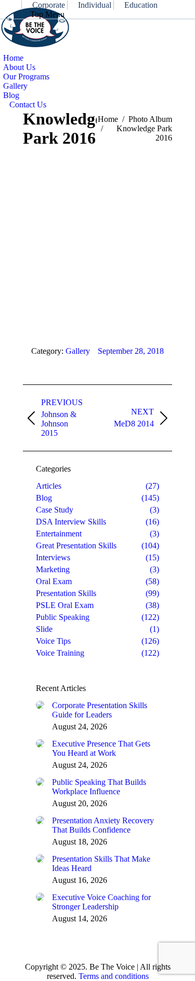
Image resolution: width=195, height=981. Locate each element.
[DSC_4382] (97, 319)
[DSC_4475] (97, 244)
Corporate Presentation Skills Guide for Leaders (99, 710)
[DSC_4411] (97, 294)
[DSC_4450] (97, 252)
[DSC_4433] (97, 269)
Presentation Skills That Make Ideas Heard (101, 863)
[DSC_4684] (97, 194)
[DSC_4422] (97, 286)
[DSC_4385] (97, 311)
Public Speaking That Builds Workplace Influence (99, 787)
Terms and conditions (114, 976)
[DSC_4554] (97, 228)
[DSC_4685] (97, 186)
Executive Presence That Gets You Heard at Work (101, 748)
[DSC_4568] (97, 219)
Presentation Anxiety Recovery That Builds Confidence (103, 825)
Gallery (78, 351)
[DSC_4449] (97, 261)
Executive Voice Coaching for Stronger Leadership (101, 902)
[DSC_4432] (97, 277)
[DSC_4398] (97, 302)
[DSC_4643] (97, 203)
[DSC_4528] (97, 236)
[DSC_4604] (97, 211)
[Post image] (40, 705)
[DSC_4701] (97, 178)
